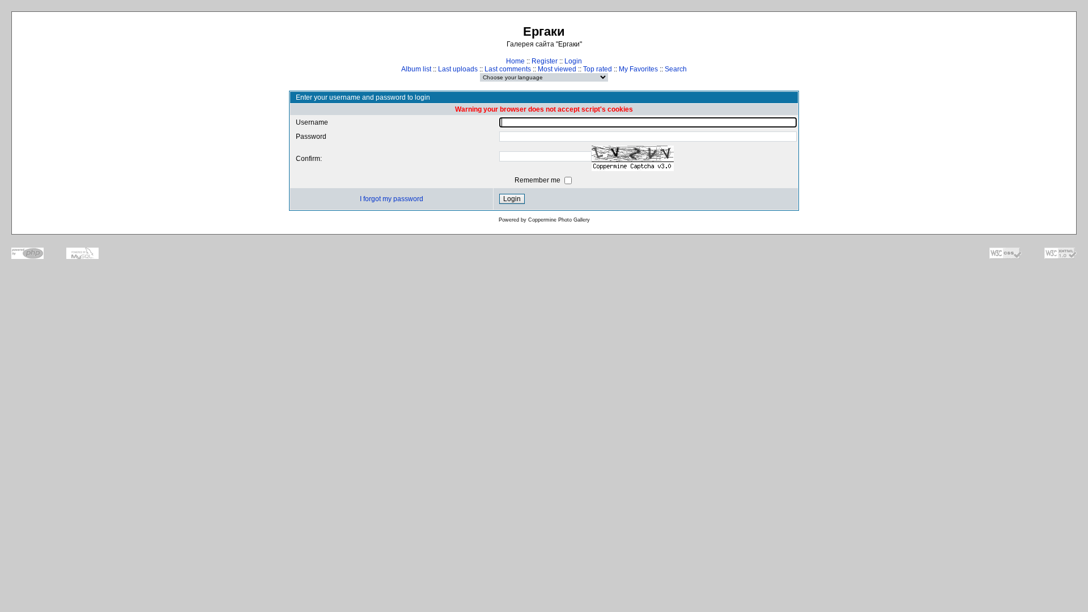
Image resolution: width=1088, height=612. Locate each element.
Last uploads (458, 69)
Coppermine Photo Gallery (559, 220)
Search (676, 69)
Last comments (507, 69)
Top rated (597, 69)
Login (573, 61)
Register (545, 61)
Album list (416, 69)
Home (515, 61)
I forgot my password (391, 199)
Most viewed (557, 69)
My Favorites (638, 69)
